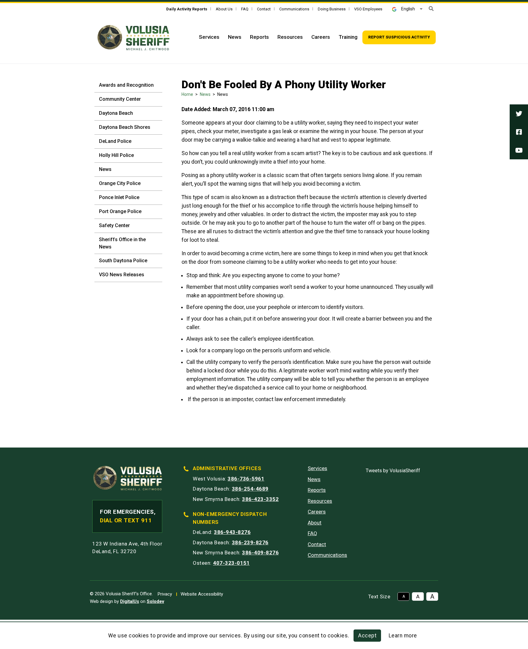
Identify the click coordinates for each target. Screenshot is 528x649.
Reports (259, 37)
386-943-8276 (232, 532)
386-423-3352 (260, 499)
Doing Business (332, 9)
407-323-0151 (231, 563)
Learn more (403, 636)
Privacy (165, 594)
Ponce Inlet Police (119, 197)
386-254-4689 (250, 489)
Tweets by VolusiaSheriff (393, 470)
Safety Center (114, 225)
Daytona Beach (116, 113)
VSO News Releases (121, 274)
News (234, 37)
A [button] (403, 596)
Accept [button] (367, 636)
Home (187, 94)
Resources (290, 37)
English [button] (408, 8)
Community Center (120, 99)
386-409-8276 (260, 552)
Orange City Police (120, 183)
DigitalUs (129, 601)
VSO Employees (368, 9)
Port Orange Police (120, 211)
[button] (431, 9)
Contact (264, 9)
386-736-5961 (246, 479)
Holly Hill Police (116, 155)
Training (348, 37)
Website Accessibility (202, 594)
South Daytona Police (123, 260)
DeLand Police (115, 141)
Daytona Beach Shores (124, 127)
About (314, 523)
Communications (294, 9)
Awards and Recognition (126, 85)
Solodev (155, 601)
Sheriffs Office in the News (122, 243)
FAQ (244, 9)
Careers (320, 37)
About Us (224, 9)
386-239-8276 (250, 542)
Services (209, 37)
